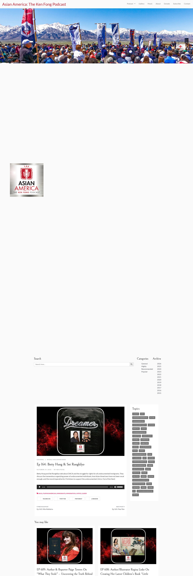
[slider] (120, 487)
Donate (167, 4)
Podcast (130, 4)
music (148, 469)
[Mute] (115, 487)
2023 (159, 372)
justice (78, 493)
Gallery (141, 4)
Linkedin (94, 498)
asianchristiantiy (139, 425)
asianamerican (138, 421)
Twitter (63, 498)
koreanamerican (139, 465)
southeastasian (138, 483)
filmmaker (137, 458)
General (144, 364)
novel (144, 472)
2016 (159, 390)
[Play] (40, 487)
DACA (40, 493)
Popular (144, 372)
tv (134, 491)
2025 (159, 366)
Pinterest (78, 498)
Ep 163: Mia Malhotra (45, 509)
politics (136, 476)
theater (136, 487)
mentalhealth (138, 469)
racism (150, 476)
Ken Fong (61, 469)
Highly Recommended (56, 459)
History (151, 458)
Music (150, 4)
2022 (159, 374)
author (151, 425)
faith (135, 450)
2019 (159, 382)
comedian (144, 439)
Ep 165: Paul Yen (118, 509)
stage (149, 483)
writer (135, 494)
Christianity (147, 436)
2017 (159, 388)
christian (136, 436)
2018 (159, 385)
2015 (159, 393)
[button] (131, 3)
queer (84, 493)
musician (136, 472)
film (149, 454)
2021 (159, 377)
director (144, 443)
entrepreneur (145, 447)
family (142, 450)
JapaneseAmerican (139, 461)
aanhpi (135, 414)
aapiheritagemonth (140, 417)
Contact (187, 4)
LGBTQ (150, 465)
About (158, 4)
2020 (159, 380)
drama (135, 447)
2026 (159, 364)
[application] (80, 487)
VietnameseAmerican (144, 491)
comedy (136, 443)
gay (144, 458)
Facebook (46, 498)
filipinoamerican (49, 493)
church (136, 439)
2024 (159, 369)
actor (152, 417)
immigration (71, 493)
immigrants (61, 493)
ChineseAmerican (139, 432)
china (144, 428)
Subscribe (177, 4)
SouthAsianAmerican (140, 480)
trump (150, 487)
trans (144, 487)
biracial (136, 428)
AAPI (142, 414)
